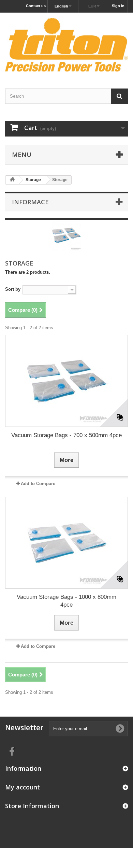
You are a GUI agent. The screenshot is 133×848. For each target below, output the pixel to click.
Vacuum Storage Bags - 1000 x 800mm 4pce (66, 601)
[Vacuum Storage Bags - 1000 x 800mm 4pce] (66, 542)
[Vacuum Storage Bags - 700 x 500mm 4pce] (66, 380)
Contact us (36, 6)
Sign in (118, 6)
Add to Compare (38, 483)
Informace (30, 202)
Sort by (12, 289)
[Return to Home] (12, 180)
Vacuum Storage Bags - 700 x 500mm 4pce (66, 435)
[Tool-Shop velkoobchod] (66, 44)
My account (22, 787)
